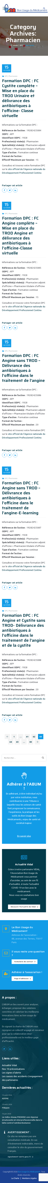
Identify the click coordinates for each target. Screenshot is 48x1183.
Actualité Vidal (9, 1065)
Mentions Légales (29, 1178)
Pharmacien (13, 76)
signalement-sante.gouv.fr (19, 1157)
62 (34, 737)
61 (27, 737)
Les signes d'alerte (11, 1072)
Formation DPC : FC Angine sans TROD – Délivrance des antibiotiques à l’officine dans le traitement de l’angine (23, 368)
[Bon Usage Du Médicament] (26, 8)
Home (15, 45)
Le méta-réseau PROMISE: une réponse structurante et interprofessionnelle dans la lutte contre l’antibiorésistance (22, 1120)
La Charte (15, 1178)
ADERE (5, 1098)
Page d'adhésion (21, 979)
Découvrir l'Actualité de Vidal (23, 907)
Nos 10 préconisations (13, 1069)
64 (10, 742)
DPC (6, 76)
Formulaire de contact (23, 962)
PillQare (5, 1108)
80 (30, 742)
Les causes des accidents (14, 1076)
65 (17, 742)
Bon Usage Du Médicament (29, 1172)
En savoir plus (24, 836)
